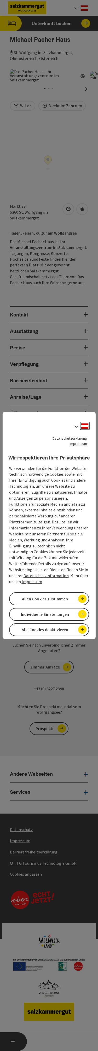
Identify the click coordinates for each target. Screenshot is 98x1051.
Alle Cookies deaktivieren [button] (45, 629)
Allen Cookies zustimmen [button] (45, 598)
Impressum (78, 443)
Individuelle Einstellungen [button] (45, 614)
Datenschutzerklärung (70, 438)
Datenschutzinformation (46, 575)
